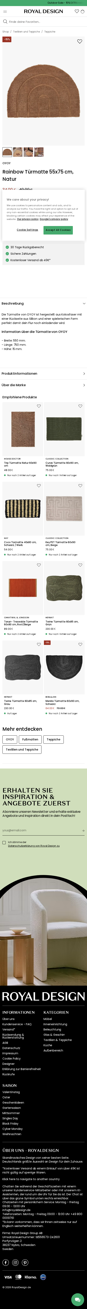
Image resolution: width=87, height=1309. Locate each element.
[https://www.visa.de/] (8, 1277)
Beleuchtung (52, 1029)
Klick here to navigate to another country (30, 1179)
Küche (48, 1045)
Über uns (8, 1019)
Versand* (8, 1029)
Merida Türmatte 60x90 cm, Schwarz (63, 702)
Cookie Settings (27, 229)
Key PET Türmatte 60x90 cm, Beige (60, 544)
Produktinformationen (19, 373)
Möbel (48, 1019)
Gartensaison (11, 1107)
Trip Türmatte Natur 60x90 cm (20, 464)
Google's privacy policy (54, 219)
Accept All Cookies (58, 230)
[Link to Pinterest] (25, 1262)
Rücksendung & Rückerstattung (13, 1036)
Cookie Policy (11, 1058)
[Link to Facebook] (5, 1262)
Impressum (10, 1053)
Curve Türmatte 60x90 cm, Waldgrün (62, 464)
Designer (8, 1063)
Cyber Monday (12, 1128)
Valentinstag (11, 1092)
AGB (5, 1042)
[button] (77, 11)
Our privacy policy (28, 219)
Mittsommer (11, 1113)
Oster (6, 1097)
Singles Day (10, 1118)
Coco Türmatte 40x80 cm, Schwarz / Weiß (20, 544)
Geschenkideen (13, 1102)
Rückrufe (8, 1074)
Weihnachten (11, 1134)
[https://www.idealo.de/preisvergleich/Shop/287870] (43, 1277)
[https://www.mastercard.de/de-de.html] (18, 1277)
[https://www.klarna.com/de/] (31, 1277)
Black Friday (10, 1123)
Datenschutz (11, 1048)
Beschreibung (13, 303)
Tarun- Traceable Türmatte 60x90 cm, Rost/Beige (21, 623)
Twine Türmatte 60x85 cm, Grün (62, 623)
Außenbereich (53, 1050)
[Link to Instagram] (15, 1262)
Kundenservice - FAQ (17, 1024)
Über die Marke (14, 385)
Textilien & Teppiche (58, 1040)
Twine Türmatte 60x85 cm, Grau (20, 702)
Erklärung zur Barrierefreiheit (21, 1069)
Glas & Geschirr (54, 1034)
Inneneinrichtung (55, 1024)
